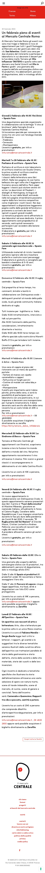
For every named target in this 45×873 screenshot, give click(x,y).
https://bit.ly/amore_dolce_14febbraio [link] (21, 426)
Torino (12, 16)
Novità (22, 815)
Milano (33, 16)
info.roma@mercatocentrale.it (17, 153)
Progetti (22, 805)
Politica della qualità (22, 836)
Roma (32, 11)
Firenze (12, 11)
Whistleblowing (22, 830)
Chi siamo (22, 799)
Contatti (22, 821)
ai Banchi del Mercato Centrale (22, 808)
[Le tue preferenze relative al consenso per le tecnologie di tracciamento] (41, 869)
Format (22, 802)
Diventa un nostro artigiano (22, 827)
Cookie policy (22, 842)
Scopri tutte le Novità (33, 739)
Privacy (23, 839)
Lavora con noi (22, 824)
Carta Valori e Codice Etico (22, 833)
